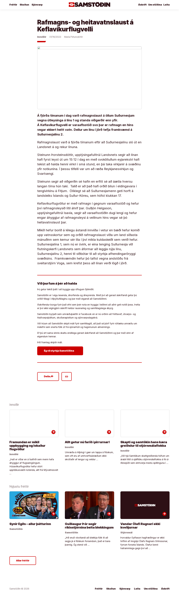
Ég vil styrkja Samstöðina (61, 351)
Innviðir (41, 36)
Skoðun (24, 4)
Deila (48, 376)
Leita (166, 4)
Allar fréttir (22, 560)
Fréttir (13, 4)
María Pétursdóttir (73, 36)
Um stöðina (155, 4)
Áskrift (142, 4)
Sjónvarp (37, 4)
